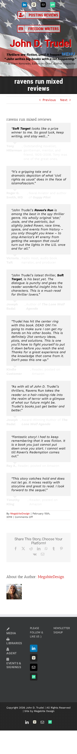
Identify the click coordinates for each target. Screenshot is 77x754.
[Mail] (33, 667)
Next (63, 100)
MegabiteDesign (20, 513)
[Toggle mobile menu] (69, 53)
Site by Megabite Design (39, 711)
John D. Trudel (40, 43)
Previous (49, 100)
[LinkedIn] (33, 648)
